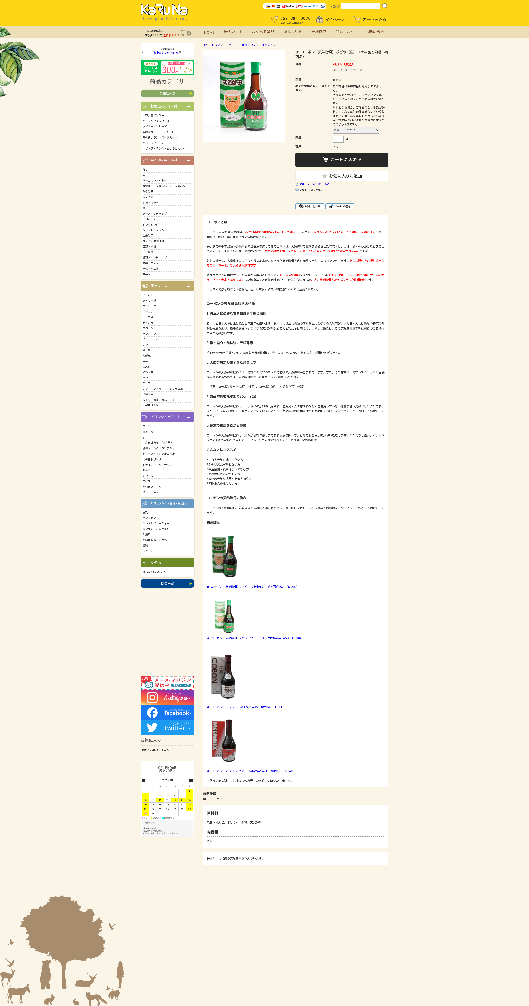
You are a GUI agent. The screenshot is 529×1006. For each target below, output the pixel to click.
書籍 (145, 545)
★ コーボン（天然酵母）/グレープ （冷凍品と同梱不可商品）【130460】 (256, 638)
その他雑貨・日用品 (155, 540)
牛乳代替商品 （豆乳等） (158, 442)
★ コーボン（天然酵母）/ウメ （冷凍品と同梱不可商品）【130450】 (253, 586)
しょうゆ (148, 197)
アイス (147, 481)
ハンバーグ (149, 334)
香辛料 (147, 274)
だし (145, 169)
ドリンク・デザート (224, 45)
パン (145, 377)
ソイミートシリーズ (155, 126)
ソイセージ (149, 300)
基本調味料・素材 (164, 160)
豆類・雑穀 (149, 246)
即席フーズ (159, 285)
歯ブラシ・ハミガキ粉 (156, 529)
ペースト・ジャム (153, 230)
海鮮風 (147, 355)
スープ (147, 383)
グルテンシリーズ (153, 143)
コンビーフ (149, 306)
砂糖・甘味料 (151, 202)
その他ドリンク (152, 459)
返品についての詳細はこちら (314, 184)
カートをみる (374, 19)
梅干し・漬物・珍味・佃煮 (159, 399)
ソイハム (148, 295)
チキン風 (148, 322)
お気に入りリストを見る (155, 750)
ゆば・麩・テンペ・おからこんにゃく (165, 148)
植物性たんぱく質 (164, 106)
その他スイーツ (152, 487)
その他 (156, 562)
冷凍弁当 (148, 394)
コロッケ (148, 328)
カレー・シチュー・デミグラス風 (163, 389)
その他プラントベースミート (160, 137)
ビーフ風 (148, 317)
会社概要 (318, 32)
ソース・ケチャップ (155, 213)
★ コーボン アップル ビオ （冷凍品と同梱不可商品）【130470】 (251, 771)
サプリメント (151, 518)
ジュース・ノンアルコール (159, 453)
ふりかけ (148, 252)
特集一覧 (167, 583)
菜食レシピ (293, 32)
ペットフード (151, 551)
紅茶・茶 (148, 432)
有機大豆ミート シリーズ (158, 132)
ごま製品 (148, 235)
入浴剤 (147, 534)
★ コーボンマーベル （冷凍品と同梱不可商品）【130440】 (246, 706)
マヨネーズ (149, 219)
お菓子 (147, 470)
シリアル (148, 476)
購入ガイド (233, 32)
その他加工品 (151, 405)
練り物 (147, 350)
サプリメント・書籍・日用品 (168, 503)
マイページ (335, 19)
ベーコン (148, 311)
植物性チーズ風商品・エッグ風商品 (164, 186)
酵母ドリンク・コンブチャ (259, 45)
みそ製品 (148, 191)
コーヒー (148, 426)
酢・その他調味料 (153, 241)
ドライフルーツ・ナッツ (157, 465)
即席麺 (147, 366)
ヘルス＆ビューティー (156, 523)
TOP (205, 45)
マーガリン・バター (155, 180)
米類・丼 (148, 372)
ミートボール (151, 339)
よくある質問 (263, 32)
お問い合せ (374, 32)
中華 (145, 361)
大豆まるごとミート (155, 115)
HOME (209, 32)
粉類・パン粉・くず (155, 257)
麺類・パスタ (151, 263)
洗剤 (145, 512)
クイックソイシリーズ (156, 121)
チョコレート (151, 492)
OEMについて (346, 32)
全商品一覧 (167, 93)
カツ (145, 344)
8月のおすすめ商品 (154, 572)
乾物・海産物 (151, 268)
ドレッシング (151, 224)
